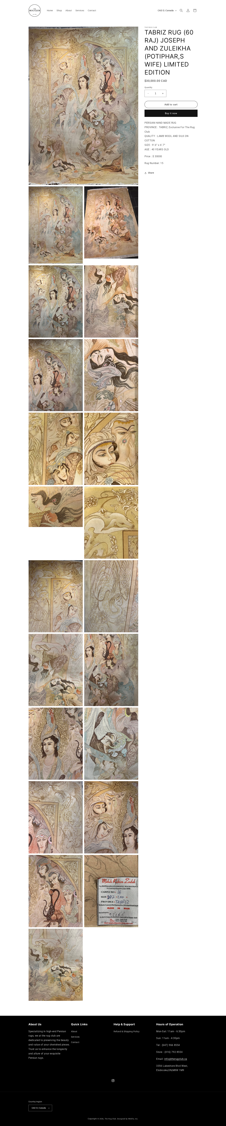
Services (75, 1037)
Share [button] (151, 173)
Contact (75, 1042)
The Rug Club (110, 1119)
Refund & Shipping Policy (126, 1031)
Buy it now (171, 113)
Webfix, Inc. (133, 1119)
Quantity (148, 87)
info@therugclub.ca (175, 1058)
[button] (181, 10)
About (74, 1031)
